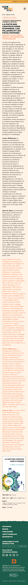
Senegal (13, 14)
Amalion (8, 14)
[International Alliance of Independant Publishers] (14, 575)
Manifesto (7, 537)
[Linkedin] (7, 555)
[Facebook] (14, 555)
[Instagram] (3, 555)
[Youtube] (10, 555)
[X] (17, 555)
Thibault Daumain (21, 581)
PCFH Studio (13, 581)
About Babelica (9, 534)
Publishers (7, 531)
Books (3, 14)
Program (6, 526)
